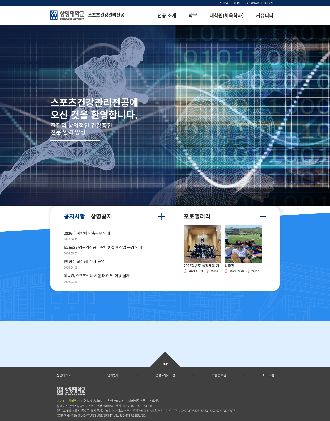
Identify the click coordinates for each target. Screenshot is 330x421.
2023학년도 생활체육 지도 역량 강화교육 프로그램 (201, 266)
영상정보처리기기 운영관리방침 (104, 400)
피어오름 (268, 375)
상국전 (229, 265)
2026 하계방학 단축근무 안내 (87, 233)
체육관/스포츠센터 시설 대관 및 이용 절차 (96, 275)
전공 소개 (166, 15)
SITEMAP (268, 3)
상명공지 (101, 216)
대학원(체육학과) (226, 15)
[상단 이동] (165, 359)
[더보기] (161, 216)
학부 (192, 15)
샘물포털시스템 (165, 375)
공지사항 (74, 216)
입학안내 (113, 375)
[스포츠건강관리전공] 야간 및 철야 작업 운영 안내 (103, 247)
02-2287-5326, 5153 (137, 405)
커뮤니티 (264, 15)
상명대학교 (222, 3)
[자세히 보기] (202, 243)
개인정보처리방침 (68, 400)
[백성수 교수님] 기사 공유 (84, 261)
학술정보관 (219, 375)
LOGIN (236, 3)
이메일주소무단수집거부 (144, 400)
